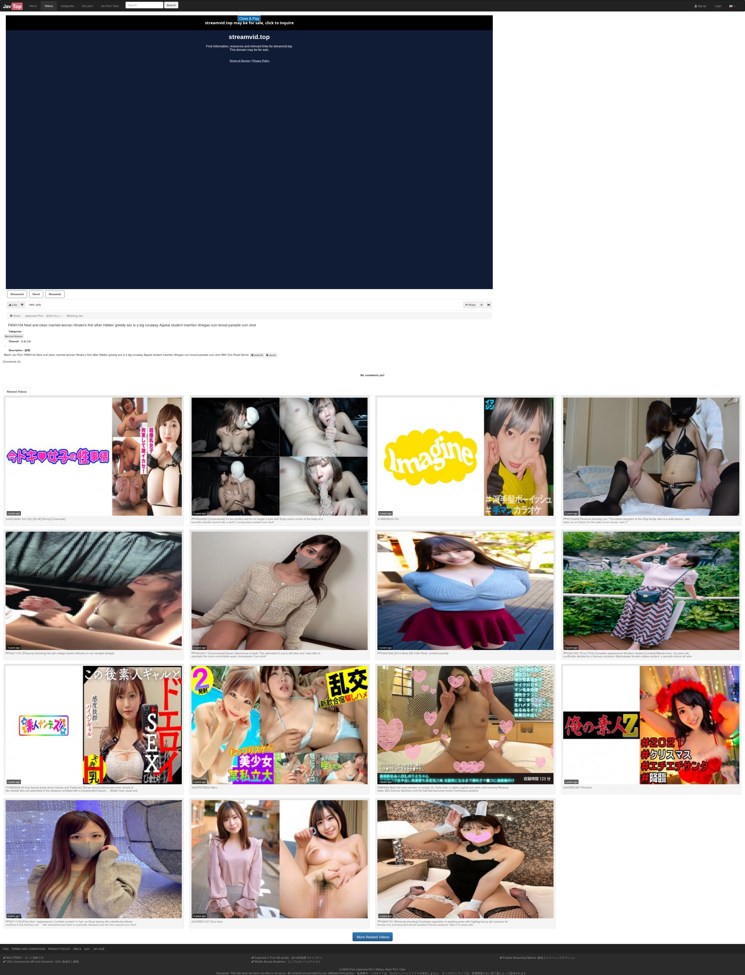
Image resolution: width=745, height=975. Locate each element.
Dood (36, 294)
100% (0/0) (35, 305)
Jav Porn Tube (110, 6)
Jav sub (98, 949)
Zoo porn (87, 6)
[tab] (17, 391)
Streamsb (55, 294)
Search (171, 5)
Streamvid (17, 294)
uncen (272, 355)
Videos (49, 6)
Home (33, 6)
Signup (701, 6)
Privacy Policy (59, 949)
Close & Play (249, 18)
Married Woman (14, 336)
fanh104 (258, 355)
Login (718, 6)
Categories (67, 6)
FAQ (6, 949)
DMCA (77, 949)
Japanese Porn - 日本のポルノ (43, 316)
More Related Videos (372, 936)
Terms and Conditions (28, 949)
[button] (732, 6)
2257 (87, 949)
